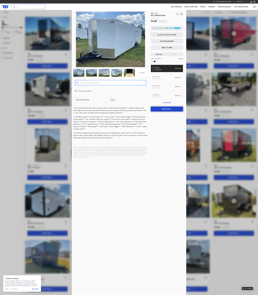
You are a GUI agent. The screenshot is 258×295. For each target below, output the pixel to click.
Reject (7, 289)
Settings (14, 289)
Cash (175, 54)
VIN (77, 97)
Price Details (167, 102)
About (203, 7)
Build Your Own (191, 7)
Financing (159, 54)
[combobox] (26, 7)
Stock (111, 97)
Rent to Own (167, 48)
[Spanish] (254, 2)
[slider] (155, 61)
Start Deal (166, 109)
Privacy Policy (25, 286)
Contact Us (240, 2)
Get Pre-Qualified (167, 41)
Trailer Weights (224, 7)
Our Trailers (176, 7)
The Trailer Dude (241, 7)
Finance (212, 7)
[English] (251, 2)
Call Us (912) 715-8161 (167, 35)
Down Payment (156, 59)
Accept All (35, 289)
